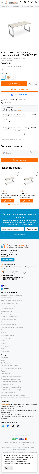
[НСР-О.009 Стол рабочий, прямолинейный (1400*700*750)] (29, 180)
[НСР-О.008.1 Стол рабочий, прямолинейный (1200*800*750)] (10, 180)
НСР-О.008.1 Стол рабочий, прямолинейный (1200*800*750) (9, 196)
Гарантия (4, 371)
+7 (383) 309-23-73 (9, 255)
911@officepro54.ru (9, 264)
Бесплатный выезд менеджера (11, 390)
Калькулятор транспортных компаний (13, 395)
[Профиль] (28, 2)
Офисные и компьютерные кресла (11, 295)
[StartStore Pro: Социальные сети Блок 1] (13, 426)
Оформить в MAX (21, 95)
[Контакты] (25, 2)
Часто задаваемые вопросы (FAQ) (12, 368)
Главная (3, 6)
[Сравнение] (36, 83)
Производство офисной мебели (11, 387)
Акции (3, 349)
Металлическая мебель (8, 319)
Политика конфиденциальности (11, 379)
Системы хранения (7, 308)
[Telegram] (3, 426)
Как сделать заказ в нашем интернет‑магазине (16, 398)
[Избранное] (30, 83)
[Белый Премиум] (13, 77)
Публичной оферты (19, 234)
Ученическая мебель (7, 322)
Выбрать (9, 201)
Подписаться (32, 229)
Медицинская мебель (7, 335)
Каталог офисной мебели (14, 6)
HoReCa (3, 332)
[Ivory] (3, 77)
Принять (8, 468)
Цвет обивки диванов (8, 392)
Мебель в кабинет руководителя (11, 300)
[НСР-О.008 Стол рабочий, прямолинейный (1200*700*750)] (19, 28)
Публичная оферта (7, 384)
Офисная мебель (6, 298)
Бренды (3, 340)
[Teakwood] (8, 77)
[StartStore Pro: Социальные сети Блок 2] (18, 426)
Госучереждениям (6, 374)
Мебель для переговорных (9, 306)
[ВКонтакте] (8, 426)
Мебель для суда (6, 338)
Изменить (20, 110)
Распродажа (5, 351)
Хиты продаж (5, 346)
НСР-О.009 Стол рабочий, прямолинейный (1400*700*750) (28, 196)
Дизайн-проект (6, 363)
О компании (4, 358)
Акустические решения (8, 314)
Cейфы (3, 330)
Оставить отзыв (19, 160)
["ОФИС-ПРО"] (11, 2)
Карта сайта (25, 435)
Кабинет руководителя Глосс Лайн (11, 139)
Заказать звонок (7, 260)
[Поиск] (21, 2)
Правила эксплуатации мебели (11, 376)
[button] (9, 204)
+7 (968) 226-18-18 (9, 251)
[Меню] (2, 2)
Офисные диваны (6, 311)
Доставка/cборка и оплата (9, 366)
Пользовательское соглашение (11, 382)
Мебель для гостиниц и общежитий (12, 327)
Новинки (3, 343)
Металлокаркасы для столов (10, 303)
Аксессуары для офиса (8, 324)
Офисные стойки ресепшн (9, 316)
